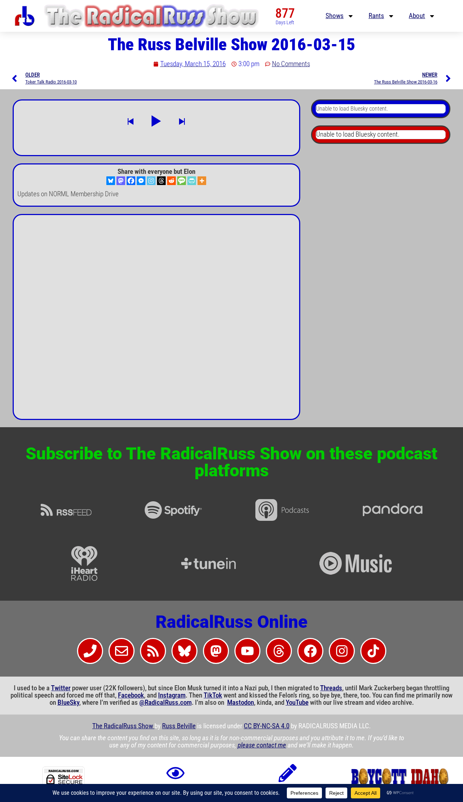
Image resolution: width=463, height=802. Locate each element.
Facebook (131, 695)
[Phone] (90, 651)
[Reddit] (171, 180)
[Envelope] (122, 651)
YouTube (297, 703)
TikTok (213, 695)
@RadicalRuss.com (165, 703)
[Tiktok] (373, 651)
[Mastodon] (120, 180)
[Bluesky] (110, 180)
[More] (201, 180)
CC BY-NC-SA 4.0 (266, 726)
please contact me (262, 745)
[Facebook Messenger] (141, 180)
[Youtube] (247, 651)
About (417, 16)
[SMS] (181, 180)
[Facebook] (131, 180)
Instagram (172, 695)
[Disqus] (156, 320)
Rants (376, 16)
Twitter (61, 688)
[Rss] (153, 651)
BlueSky (68, 703)
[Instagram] (151, 180)
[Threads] (161, 180)
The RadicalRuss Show (123, 726)
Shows (335, 16)
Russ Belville (179, 726)
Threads (331, 688)
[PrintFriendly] (191, 180)
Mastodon (240, 703)
